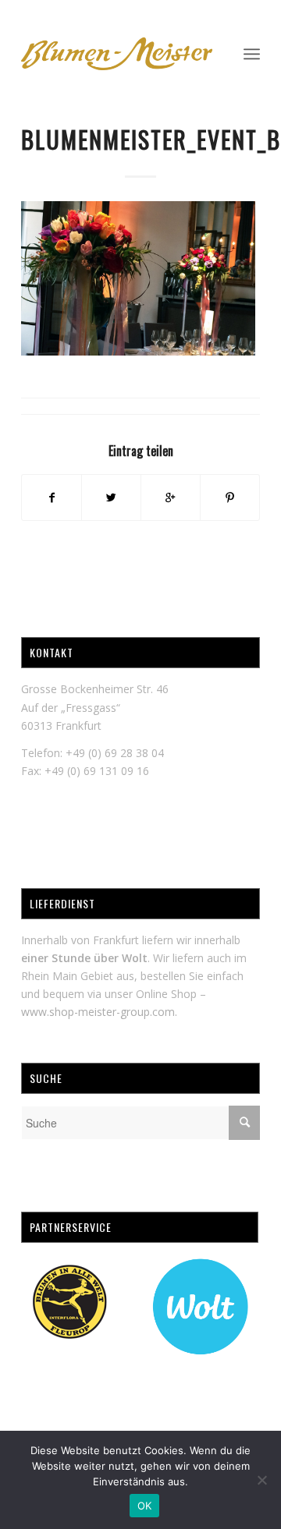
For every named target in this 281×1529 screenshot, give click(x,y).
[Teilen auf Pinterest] (230, 497)
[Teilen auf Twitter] (111, 497)
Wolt (135, 957)
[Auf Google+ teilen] (170, 497)
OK (144, 1505)
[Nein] (261, 1480)
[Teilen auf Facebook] (51, 497)
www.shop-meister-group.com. (99, 1011)
